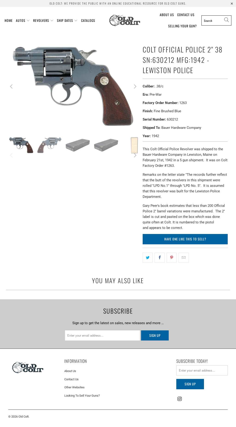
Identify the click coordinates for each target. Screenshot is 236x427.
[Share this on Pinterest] (172, 258)
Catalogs (88, 20)
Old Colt (23, 416)
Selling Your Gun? (182, 25)
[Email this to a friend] (184, 258)
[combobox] (216, 20)
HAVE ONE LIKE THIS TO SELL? (185, 239)
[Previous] (11, 86)
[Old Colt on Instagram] (179, 399)
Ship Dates (65, 20)
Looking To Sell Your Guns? (82, 395)
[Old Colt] (125, 20)
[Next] (134, 86)
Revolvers (41, 20)
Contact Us (186, 14)
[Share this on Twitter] (148, 258)
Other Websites (74, 387)
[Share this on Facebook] (160, 258)
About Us (167, 14)
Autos (20, 20)
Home (9, 20)
